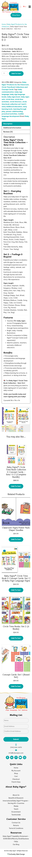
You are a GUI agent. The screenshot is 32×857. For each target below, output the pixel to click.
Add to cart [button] (16, 486)
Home (4, 24)
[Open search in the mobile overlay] (20, 6)
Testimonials (16, 815)
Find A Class (16, 782)
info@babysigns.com (16, 753)
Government (16, 812)
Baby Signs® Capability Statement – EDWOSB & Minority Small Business (16, 837)
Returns (16, 825)
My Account (16, 771)
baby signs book (13, 97)
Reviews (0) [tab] (8, 132)
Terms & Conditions (16, 828)
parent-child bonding (14, 111)
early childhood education (12, 107)
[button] (16, 15)
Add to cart (16, 73)
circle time (10, 99)
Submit (16, 739)
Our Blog (16, 844)
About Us (16, 795)
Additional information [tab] (12, 128)
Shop (16, 773)
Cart (16, 776)
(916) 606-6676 (16, 747)
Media (16, 806)
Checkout (16, 779)
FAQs (16, 842)
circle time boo (16, 102)
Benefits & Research (16, 798)
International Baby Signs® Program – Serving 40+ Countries (16, 802)
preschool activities (9, 114)
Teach (16, 809)
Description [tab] (7, 124)
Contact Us (16, 823)
